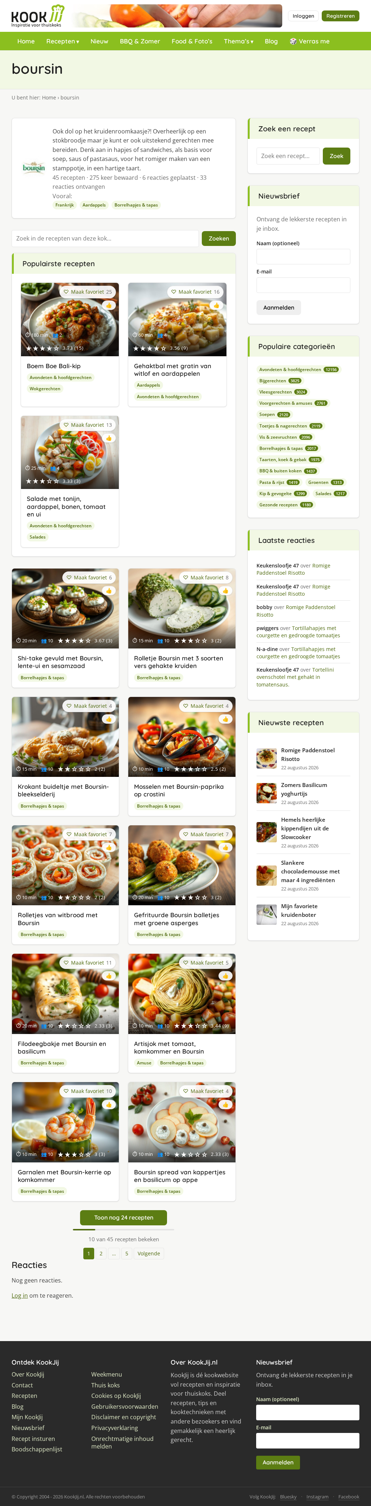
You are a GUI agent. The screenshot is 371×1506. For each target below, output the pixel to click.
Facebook (348, 1496)
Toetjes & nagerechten (289, 426)
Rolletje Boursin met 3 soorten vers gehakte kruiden (178, 661)
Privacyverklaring (114, 1428)
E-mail (264, 271)
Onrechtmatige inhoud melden (122, 1443)
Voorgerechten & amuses (292, 403)
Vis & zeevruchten (284, 437)
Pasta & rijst (278, 482)
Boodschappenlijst (37, 1449)
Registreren (340, 16)
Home (26, 41)
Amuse (144, 1063)
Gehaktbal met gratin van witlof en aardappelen (172, 369)
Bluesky (288, 1496)
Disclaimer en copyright (123, 1417)
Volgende (149, 1253)
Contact (22, 1385)
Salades (38, 537)
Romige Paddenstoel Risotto (308, 754)
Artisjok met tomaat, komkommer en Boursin (169, 1047)
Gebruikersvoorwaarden (124, 1407)
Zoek (336, 155)
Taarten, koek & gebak (289, 459)
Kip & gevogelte (282, 493)
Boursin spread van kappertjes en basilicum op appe (179, 1175)
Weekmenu (106, 1374)
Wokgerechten (45, 389)
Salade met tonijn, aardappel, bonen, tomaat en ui (66, 506)
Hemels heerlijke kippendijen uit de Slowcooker (305, 828)
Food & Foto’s (192, 41)
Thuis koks (105, 1385)
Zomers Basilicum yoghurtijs (304, 789)
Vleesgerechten (282, 392)
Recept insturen (33, 1439)
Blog (271, 41)
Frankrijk (64, 205)
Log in (20, 1295)
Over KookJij (28, 1374)
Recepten (60, 41)
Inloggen (303, 16)
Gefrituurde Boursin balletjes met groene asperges (176, 918)
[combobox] (288, 156)
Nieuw (99, 41)
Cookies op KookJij (116, 1396)
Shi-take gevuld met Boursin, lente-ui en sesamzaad (60, 661)
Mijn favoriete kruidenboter (299, 910)
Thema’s (236, 41)
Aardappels (94, 205)
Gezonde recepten (285, 505)
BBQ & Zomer (140, 41)
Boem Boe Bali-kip (54, 366)
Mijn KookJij (27, 1417)
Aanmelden (278, 307)
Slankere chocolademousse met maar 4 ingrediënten (310, 871)
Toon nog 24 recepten (123, 1217)
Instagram (318, 1496)
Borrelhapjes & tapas (136, 205)
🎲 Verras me (309, 41)
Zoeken (219, 238)
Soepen (273, 414)
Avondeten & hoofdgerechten (61, 377)
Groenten (325, 482)
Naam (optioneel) (278, 243)
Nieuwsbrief (28, 1428)
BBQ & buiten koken (287, 471)
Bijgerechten (279, 381)
